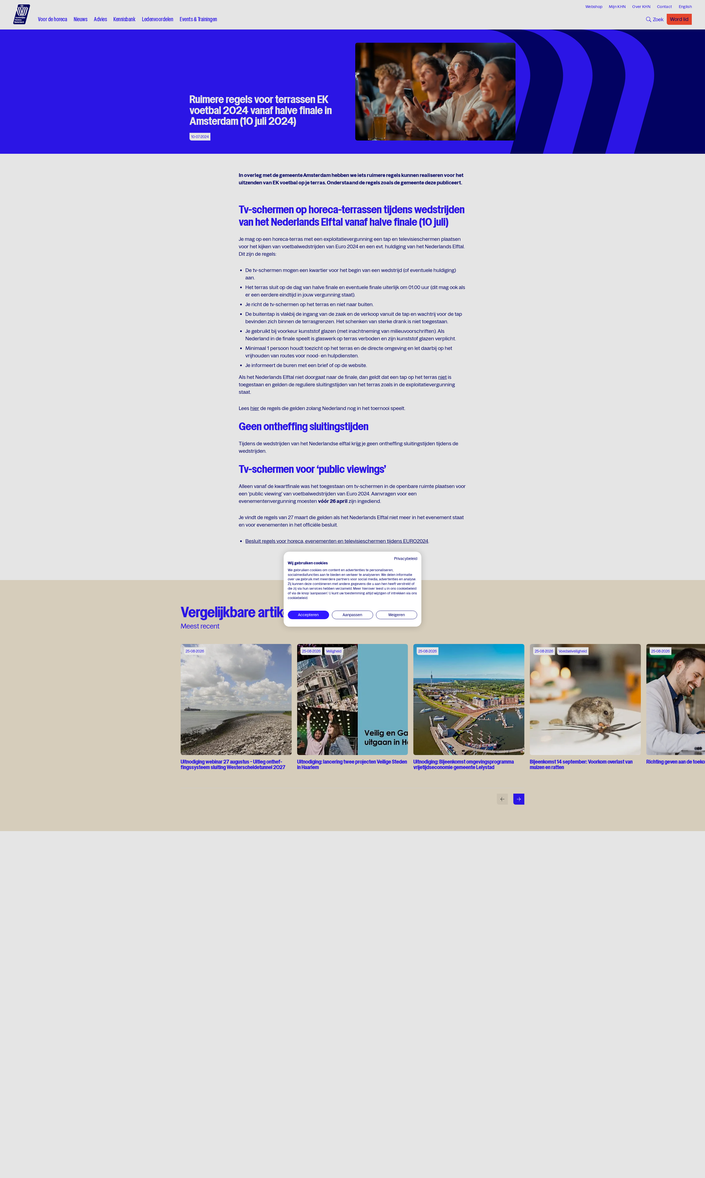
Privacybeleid (405, 558)
